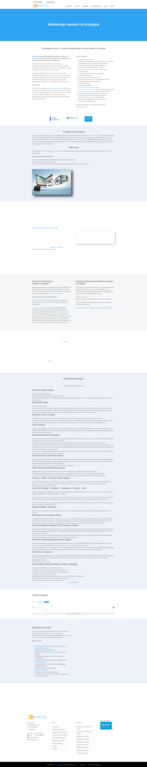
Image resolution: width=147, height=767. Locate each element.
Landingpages (86, 6)
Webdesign (69, 6)
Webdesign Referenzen (96, 6)
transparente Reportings (41, 670)
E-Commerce (89, 87)
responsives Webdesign (55, 293)
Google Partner (54, 139)
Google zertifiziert (50, 652)
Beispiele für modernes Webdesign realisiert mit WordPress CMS (93, 307)
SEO (80, 89)
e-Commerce (77, 6)
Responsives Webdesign (39, 307)
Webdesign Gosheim (83, 747)
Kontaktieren (79, 297)
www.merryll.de (34, 739)
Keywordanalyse (83, 77)
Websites (65, 342)
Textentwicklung (83, 69)
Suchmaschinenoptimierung (89, 89)
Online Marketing (57, 743)
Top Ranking (53, 88)
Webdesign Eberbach (83, 744)
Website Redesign (58, 740)
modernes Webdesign (59, 75)
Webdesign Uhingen (82, 753)
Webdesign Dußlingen (83, 742)
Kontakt (112, 6)
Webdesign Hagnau (82, 750)
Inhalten (38, 300)
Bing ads (63, 652)
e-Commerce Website (59, 729)
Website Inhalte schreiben (60, 732)
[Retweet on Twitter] (40, 610)
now (42, 607)
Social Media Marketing (94, 69)
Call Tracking (84, 97)
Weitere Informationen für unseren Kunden (45, 228)
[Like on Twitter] (43, 610)
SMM (103, 69)
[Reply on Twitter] (38, 610)
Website (49, 361)
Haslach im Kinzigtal (94, 135)
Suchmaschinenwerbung (88, 91)
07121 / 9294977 (39, 733)
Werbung (54, 151)
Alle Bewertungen (73, 582)
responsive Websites (63, 312)
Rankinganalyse (83, 67)
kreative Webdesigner (41, 662)
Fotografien (82, 73)
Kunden (41, 144)
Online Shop (82, 87)
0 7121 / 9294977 (38, 2)
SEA (80, 91)
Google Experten (53, 631)
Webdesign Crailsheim (83, 739)
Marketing (97, 141)
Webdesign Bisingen (82, 736)
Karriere (106, 6)
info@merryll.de (34, 737)
